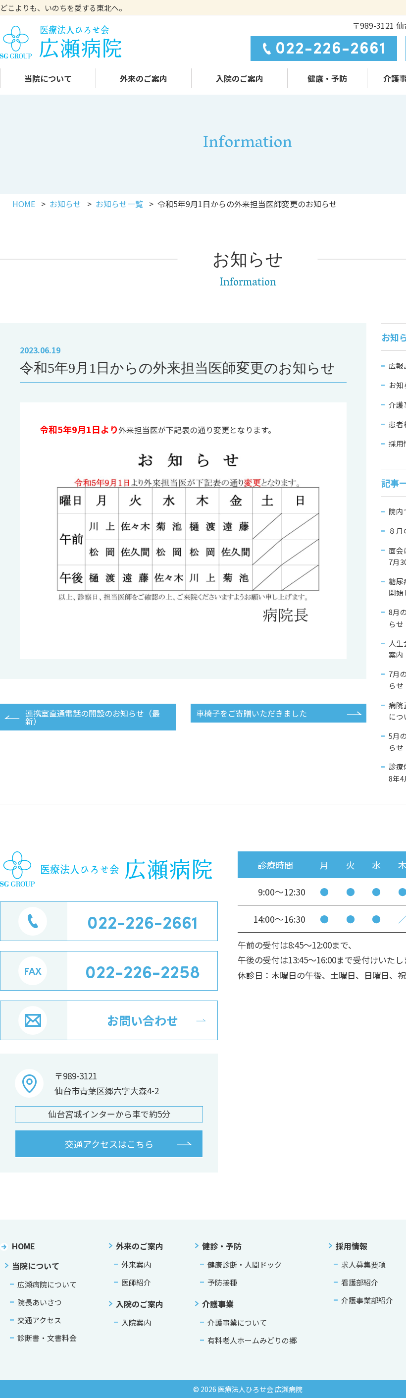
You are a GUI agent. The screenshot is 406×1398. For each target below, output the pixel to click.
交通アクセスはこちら (109, 1143)
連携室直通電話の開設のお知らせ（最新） (92, 717)
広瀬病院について (47, 1284)
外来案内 (136, 1264)
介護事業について (237, 1322)
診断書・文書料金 (47, 1338)
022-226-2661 (330, 47)
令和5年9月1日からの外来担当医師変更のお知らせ (177, 368)
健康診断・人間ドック (244, 1264)
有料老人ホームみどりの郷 (252, 1340)
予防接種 (222, 1282)
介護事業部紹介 (367, 1300)
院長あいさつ (39, 1302)
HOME (23, 1246)
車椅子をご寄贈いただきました (251, 713)
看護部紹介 (359, 1282)
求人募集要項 (363, 1264)
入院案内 (136, 1322)
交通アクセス (39, 1320)
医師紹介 (136, 1282)
